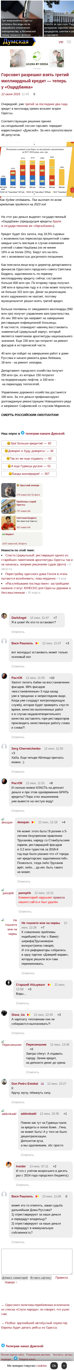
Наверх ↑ (11, 1282)
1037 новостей (9, 543)
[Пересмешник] (11, 1045)
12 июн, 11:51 (35, 783)
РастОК (16, 678)
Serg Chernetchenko (26, 748)
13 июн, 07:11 (38, 1166)
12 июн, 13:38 (59, 1044)
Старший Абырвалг (31, 984)
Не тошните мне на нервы (41, 923)
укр (61, 41)
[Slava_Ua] (4, 1014)
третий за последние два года (46, 104)
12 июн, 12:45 (43, 1014)
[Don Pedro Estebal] (4, 1083)
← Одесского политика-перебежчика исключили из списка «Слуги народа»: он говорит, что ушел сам (35, 1309)
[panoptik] (7, 893)
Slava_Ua (18, 1014)
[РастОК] (4, 678)
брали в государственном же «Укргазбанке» (31, 224)
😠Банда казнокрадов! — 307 (28, 473)
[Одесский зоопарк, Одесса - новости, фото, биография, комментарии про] (8, 497)
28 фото (22, 543)
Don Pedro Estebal (24, 1083)
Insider (21, 1166)
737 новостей (23, 511)
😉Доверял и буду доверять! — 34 (28, 451)
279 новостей (23, 495)
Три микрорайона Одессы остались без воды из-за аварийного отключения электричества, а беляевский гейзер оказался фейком (19, 27)
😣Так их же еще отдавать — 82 (29, 458)
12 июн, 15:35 (49, 1113)
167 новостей (23, 527)
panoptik (24, 893)
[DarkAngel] (4, 618)
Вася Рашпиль (22, 643)
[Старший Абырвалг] (8, 984)
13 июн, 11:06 (51, 1196)
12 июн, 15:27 (56, 1083)
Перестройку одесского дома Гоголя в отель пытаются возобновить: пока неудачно (34, 576)
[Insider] (8, 1166)
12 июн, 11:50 (35, 678)
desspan (23, 822)
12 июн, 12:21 (44, 893)
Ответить (18, 632)
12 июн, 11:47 (39, 618)
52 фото (35, 495)
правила (59, 897)
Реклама (37, 68)
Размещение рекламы (38, 1354)
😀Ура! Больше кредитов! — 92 (29, 443)
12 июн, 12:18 (47, 822)
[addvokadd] (8, 1114)
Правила (62, 1277)
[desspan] (7, 822)
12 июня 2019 (10, 94)
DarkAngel (18, 618)
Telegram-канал (27, 1359)
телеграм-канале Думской (44, 433)
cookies (41, 1365)
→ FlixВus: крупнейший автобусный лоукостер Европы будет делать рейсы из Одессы (34, 1325)
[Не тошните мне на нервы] (9, 934)
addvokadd (28, 1113)
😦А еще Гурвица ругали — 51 (29, 466)
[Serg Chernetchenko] (4, 748)
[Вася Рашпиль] (4, 643)
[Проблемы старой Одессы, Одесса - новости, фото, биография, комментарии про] (8, 513)
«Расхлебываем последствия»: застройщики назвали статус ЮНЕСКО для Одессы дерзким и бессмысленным (36, 588)
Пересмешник (36, 1044)
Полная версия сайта (12, 1354)
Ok (54, 1365)
